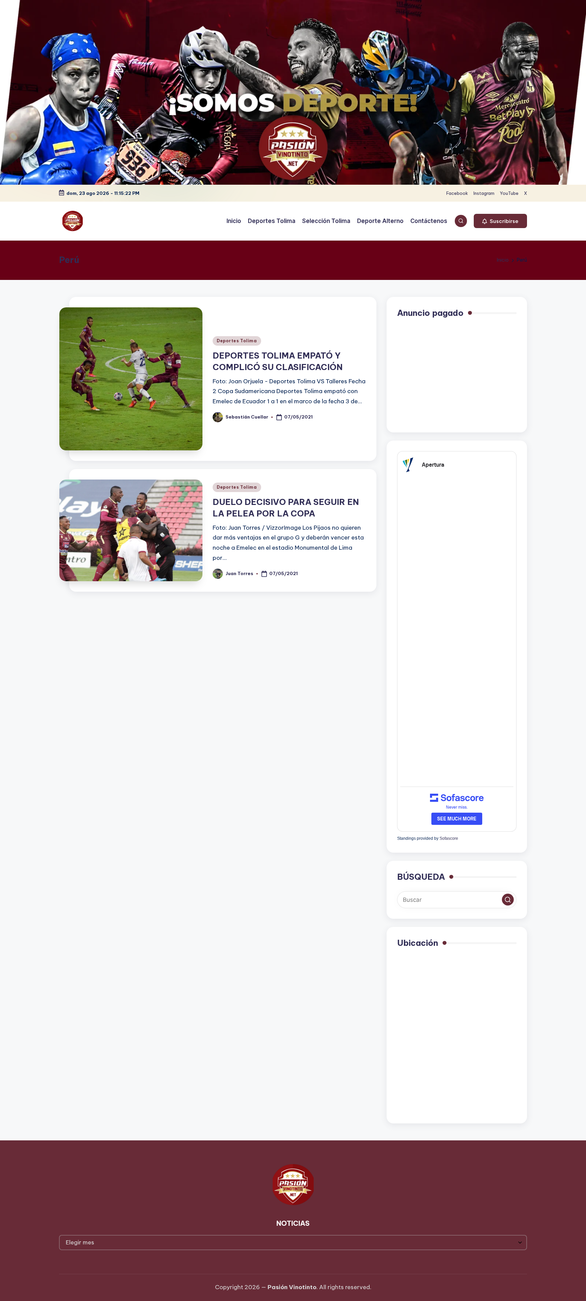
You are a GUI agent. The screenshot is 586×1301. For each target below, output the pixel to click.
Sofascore (449, 838)
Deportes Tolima (237, 340)
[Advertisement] (456, 374)
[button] (500, 221)
